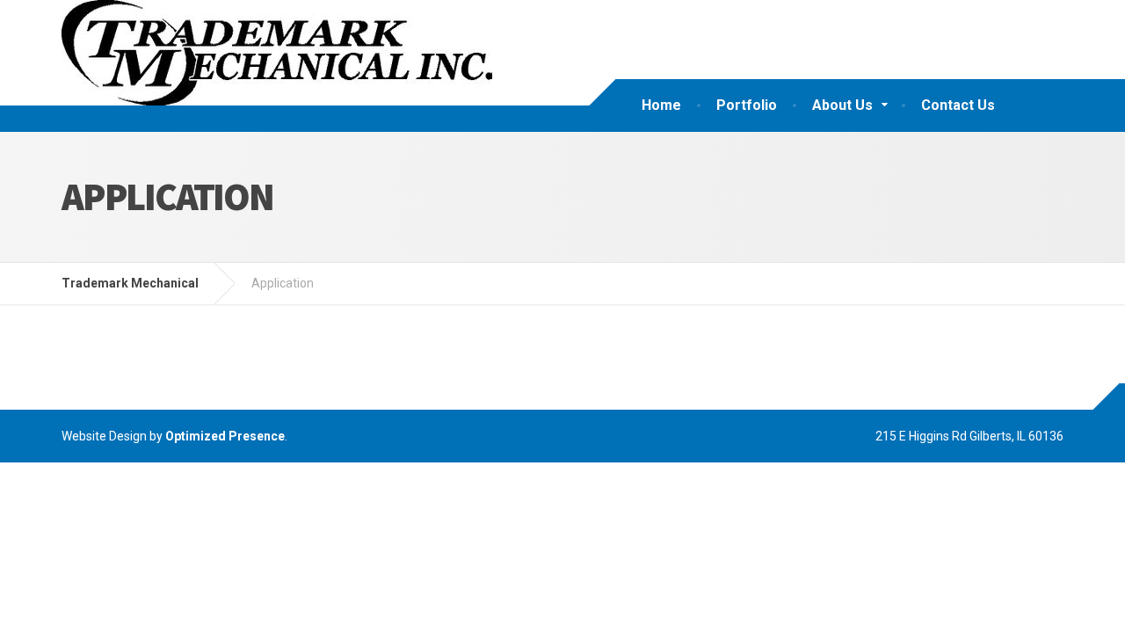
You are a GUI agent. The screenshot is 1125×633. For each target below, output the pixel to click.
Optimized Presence (225, 436)
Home (661, 105)
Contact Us (958, 105)
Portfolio (746, 105)
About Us (842, 105)
